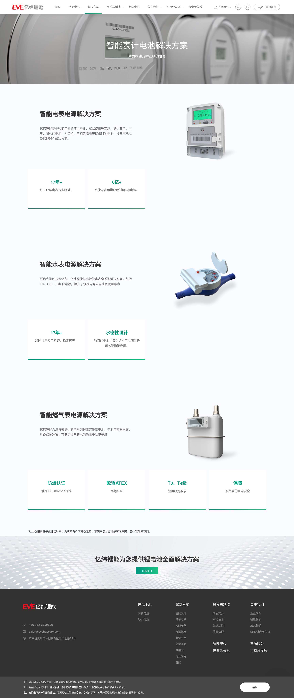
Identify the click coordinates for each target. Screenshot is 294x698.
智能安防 (180, 625)
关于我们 (153, 7)
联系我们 (255, 619)
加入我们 (255, 625)
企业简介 (255, 613)
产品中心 (74, 7)
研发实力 (218, 613)
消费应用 (180, 638)
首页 (58, 7)
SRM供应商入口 (260, 632)
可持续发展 (173, 7)
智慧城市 (180, 632)
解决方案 (93, 7)
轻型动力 (180, 644)
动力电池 (143, 619)
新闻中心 (134, 7)
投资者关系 (195, 7)
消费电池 (143, 613)
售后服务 (257, 643)
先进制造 (218, 625)
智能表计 (180, 613)
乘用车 (179, 650)
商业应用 (180, 656)
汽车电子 (180, 619)
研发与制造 (113, 7)
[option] (205, 131)
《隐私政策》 (44, 682)
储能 (178, 662)
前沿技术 (218, 619)
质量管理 (218, 632)
